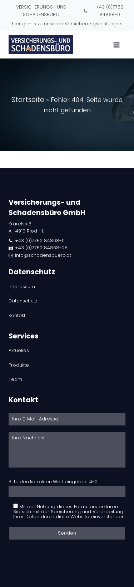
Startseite (27, 99)
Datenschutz (23, 301)
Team (15, 379)
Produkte (19, 365)
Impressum (22, 287)
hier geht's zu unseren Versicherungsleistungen (67, 24)
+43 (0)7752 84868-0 (109, 10)
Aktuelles (19, 350)
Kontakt (17, 315)
